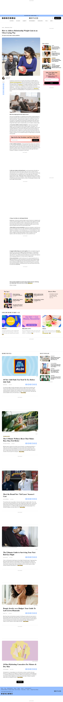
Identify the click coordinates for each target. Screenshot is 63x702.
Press (5, 688)
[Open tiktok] (12, 18)
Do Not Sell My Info (28, 688)
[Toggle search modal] (52, 18)
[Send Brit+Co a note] (14, 18)
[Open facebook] (3, 18)
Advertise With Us (10, 688)
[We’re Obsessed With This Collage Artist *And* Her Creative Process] (45, 371)
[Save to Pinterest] (3, 86)
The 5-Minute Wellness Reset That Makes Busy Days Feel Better (18, 439)
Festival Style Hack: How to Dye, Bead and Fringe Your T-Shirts (55, 365)
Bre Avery (5, 384)
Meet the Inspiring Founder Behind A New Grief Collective (56, 60)
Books (53, 45)
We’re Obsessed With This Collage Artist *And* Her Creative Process (55, 371)
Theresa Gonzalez (7, 443)
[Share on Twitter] (3, 88)
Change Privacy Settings (34, 689)
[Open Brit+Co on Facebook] (1, 693)
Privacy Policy (23, 689)
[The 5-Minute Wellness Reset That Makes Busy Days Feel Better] (20, 421)
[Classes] (51, 321)
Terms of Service (17, 689)
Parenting (53, 64)
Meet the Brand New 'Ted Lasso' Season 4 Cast (18, 495)
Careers (18, 688)
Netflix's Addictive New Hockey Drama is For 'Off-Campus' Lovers (39, 295)
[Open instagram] (6, 18)
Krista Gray (8, 77)
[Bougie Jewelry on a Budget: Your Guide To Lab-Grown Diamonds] (46, 54)
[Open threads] (10, 18)
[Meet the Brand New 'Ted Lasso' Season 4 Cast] (20, 480)
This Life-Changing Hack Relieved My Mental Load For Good (56, 66)
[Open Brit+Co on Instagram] (5, 693)
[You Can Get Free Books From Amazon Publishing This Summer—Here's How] (46, 48)
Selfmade (4, 328)
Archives (28, 689)
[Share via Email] (3, 90)
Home (3, 27)
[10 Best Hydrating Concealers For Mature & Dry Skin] (8, 295)
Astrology (52, 356)
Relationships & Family (8, 27)
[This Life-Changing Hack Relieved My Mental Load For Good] (46, 66)
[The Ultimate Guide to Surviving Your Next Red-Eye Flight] (20, 536)
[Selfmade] (11, 321)
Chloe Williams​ (6, 499)
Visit (3, 334)
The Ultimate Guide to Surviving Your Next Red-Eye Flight (19, 553)
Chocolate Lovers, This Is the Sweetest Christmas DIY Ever (56, 378)
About (2, 688)
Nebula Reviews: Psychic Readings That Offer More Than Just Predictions (55, 358)
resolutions (20, 84)
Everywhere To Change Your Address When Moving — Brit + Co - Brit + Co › (54, 296)
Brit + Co (5, 613)
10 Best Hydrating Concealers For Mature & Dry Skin (18, 295)
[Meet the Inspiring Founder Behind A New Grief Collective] (46, 60)
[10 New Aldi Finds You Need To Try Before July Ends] (20, 366)
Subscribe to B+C (26, 328)
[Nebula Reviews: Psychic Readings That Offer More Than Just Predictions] (45, 358)
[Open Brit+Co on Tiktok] (10, 693)
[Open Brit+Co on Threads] (8, 693)
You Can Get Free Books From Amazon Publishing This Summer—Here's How (56, 48)
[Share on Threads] (3, 92)
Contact (22, 688)
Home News (52, 375)
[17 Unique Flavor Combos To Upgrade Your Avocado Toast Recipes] (29, 300)
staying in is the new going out (15, 82)
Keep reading (23, 392)
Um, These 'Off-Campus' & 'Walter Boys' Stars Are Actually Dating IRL (18, 305)
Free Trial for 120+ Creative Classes (30, 15)
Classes (44, 328)
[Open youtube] (8, 18)
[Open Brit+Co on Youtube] (6, 693)
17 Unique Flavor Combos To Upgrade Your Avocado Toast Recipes (39, 300)
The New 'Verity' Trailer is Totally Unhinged (18, 300)
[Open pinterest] (5, 18)
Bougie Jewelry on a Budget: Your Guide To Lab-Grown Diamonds (56, 54)
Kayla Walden (6, 669)
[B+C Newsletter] (31, 321)
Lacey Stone (36, 88)
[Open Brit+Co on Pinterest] (3, 693)
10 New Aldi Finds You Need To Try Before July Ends (19, 381)
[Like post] (3, 94)
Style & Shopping (53, 363)
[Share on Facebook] (3, 84)
